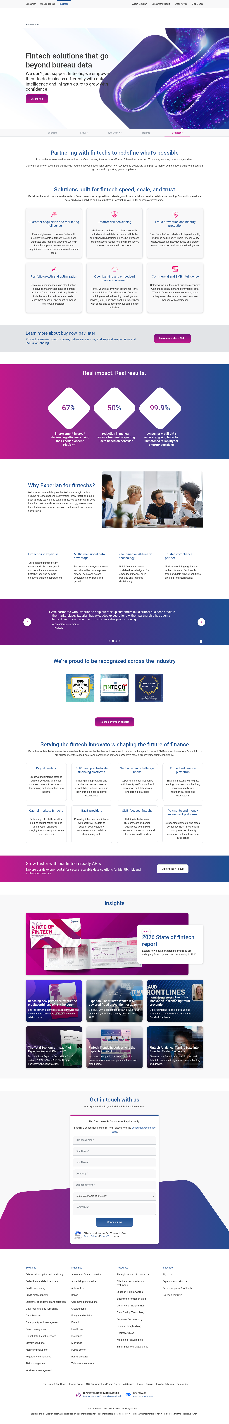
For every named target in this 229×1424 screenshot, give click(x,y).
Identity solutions (35, 1342)
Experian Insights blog (129, 1326)
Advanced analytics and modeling (44, 1274)
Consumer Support (161, 4)
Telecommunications (82, 1363)
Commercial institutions (84, 1301)
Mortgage (76, 1342)
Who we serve (115, 133)
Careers (149, 1384)
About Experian (139, 4)
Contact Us (182, 1384)
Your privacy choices (143, 1396)
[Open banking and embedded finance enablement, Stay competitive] (114, 288)
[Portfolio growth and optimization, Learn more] (54, 288)
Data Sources (33, 1315)
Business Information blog (131, 1298)
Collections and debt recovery (42, 1281)
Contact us (177, 133)
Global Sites (197, 4)
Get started (37, 98)
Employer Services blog (129, 1319)
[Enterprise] (41, 14)
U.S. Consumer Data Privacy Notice (103, 1384)
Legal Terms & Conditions (54, 1384)
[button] (31, 133)
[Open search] (200, 14)
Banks (74, 1295)
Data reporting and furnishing (42, 1308)
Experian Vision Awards (130, 1291)
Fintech (75, 1322)
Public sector (78, 1349)
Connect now (114, 1222)
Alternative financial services (87, 1274)
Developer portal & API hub (177, 1288)
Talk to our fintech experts (114, 721)
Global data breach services (41, 1336)
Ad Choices (128, 1384)
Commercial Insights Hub (131, 1305)
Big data (167, 1274)
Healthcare (77, 1329)
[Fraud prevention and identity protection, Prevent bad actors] (175, 233)
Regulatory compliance (38, 1356)
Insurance (76, 1336)
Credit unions (78, 1308)
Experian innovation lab (175, 1281)
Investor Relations (165, 1384)
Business (64, 4)
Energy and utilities (81, 1315)
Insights (146, 133)
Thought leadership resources (133, 1274)
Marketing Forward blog (130, 1339)
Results (84, 133)
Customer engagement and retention (46, 1301)
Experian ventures (172, 1295)
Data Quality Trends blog (130, 1312)
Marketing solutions (37, 1349)
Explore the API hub (173, 868)
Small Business (47, 4)
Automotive (77, 1288)
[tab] (110, 641)
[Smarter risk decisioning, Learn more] (114, 233)
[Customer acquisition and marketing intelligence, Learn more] (54, 233)
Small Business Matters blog (132, 1346)
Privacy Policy (90, 1236)
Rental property (79, 1356)
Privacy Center (76, 1384)
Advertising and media (83, 1281)
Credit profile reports (37, 1295)
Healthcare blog (125, 1332)
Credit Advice (181, 4)
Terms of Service (107, 1236)
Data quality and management (42, 1322)
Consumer (31, 4)
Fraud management (36, 1329)
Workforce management (39, 1370)
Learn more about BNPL (172, 338)
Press (140, 1384)
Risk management (36, 1363)
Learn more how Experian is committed (102, 1396)
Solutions (52, 133)
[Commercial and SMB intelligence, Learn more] (175, 288)
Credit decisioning (35, 1288)
